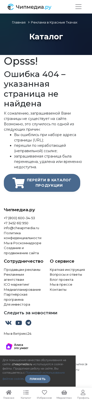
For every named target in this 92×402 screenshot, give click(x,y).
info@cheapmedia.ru (21, 228)
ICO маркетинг (16, 284)
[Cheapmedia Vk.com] (9, 323)
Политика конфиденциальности (22, 235)
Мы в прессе (61, 284)
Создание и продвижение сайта (21, 250)
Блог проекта (61, 279)
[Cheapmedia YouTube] (19, 323)
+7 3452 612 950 (16, 223)
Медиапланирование (22, 289)
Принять (38, 379)
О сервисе (62, 261)
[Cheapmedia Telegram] (28, 323)
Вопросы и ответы (66, 274)
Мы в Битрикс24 (17, 333)
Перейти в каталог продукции (49, 183)
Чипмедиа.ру (19, 209)
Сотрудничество (23, 261)
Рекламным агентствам (14, 277)
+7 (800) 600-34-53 (19, 218)
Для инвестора (17, 304)
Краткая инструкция (67, 269)
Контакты (58, 289)
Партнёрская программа (15, 297)
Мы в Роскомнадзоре (22, 243)
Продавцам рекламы (22, 269)
